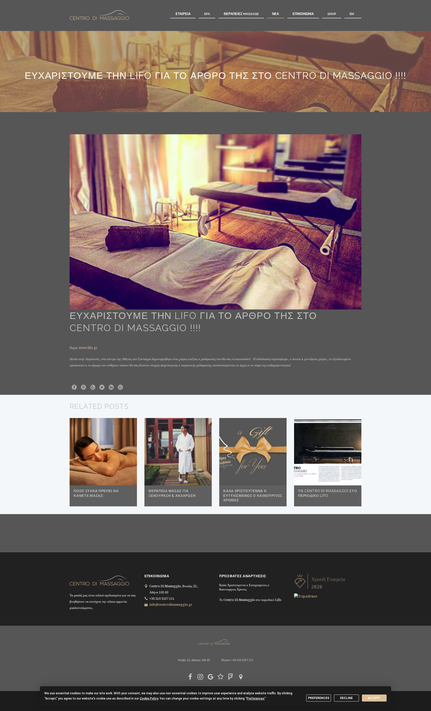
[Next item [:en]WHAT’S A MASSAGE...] (288, 222)
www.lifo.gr (88, 348)
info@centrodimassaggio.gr (170, 604)
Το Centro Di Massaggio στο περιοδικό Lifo (250, 600)
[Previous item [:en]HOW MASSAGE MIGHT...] (143, 222)
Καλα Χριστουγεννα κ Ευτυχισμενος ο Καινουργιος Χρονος (252, 495)
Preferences (318, 698)
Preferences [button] (255, 698)
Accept (374, 698)
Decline (346, 698)
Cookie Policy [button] (149, 698)
